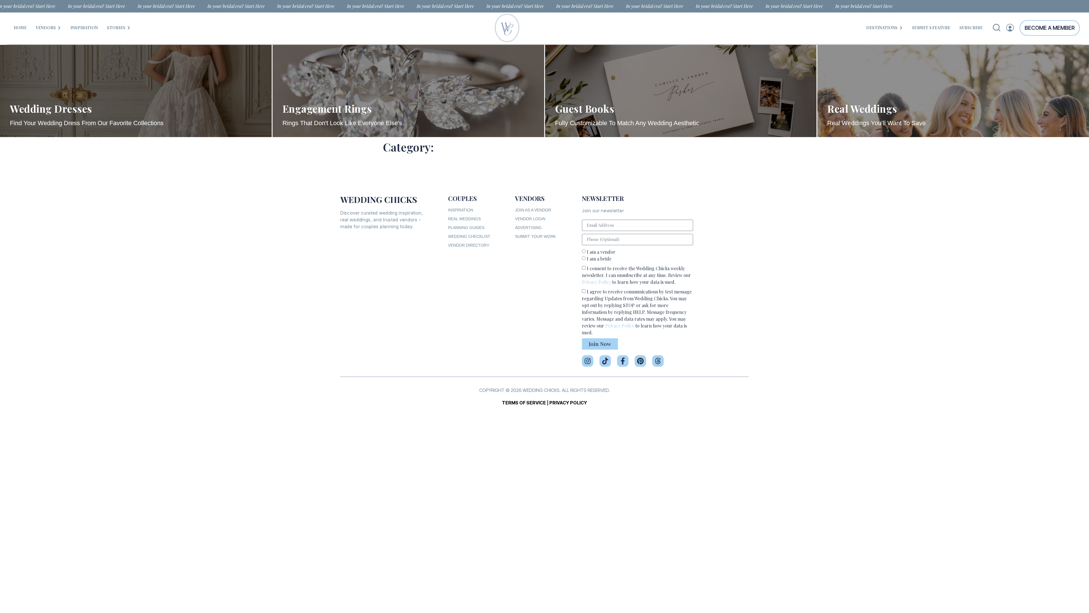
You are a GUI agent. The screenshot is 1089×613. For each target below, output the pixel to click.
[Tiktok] (605, 361)
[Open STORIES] (129, 28)
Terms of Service (524, 403)
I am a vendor (601, 252)
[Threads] (658, 361)
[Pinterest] (640, 361)
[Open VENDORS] (59, 28)
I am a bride (599, 258)
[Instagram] (587, 361)
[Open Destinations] (901, 28)
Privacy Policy (596, 282)
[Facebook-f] (622, 361)
